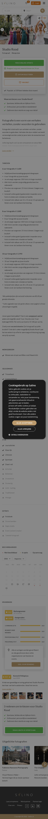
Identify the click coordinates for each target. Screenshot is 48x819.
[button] (18, 435)
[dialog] (24, 409)
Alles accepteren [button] (24, 423)
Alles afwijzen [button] (24, 429)
